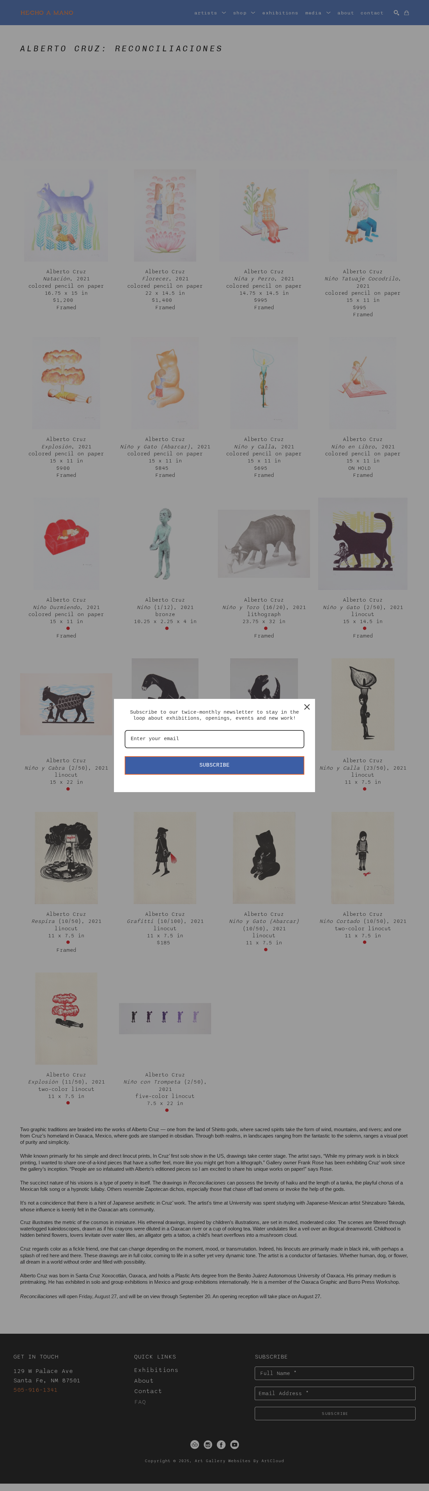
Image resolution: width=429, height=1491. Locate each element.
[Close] (307, 707)
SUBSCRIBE (214, 765)
